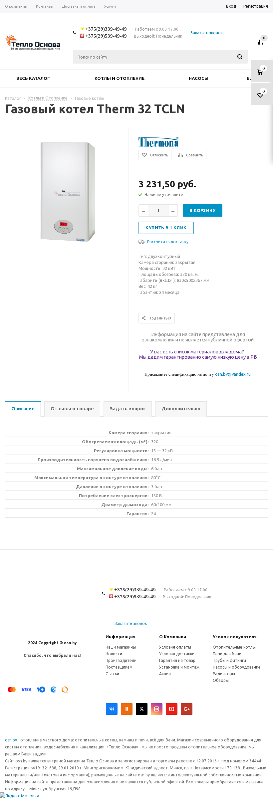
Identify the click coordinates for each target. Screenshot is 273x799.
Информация (121, 636)
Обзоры (221, 680)
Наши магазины (121, 647)
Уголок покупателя (235, 636)
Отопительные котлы (234, 647)
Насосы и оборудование (237, 667)
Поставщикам (119, 667)
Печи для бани (227, 654)
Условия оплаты (175, 647)
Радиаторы (224, 674)
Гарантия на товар (177, 660)
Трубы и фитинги (229, 660)
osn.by (11, 740)
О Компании (172, 636)
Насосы (198, 78)
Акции (165, 674)
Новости (114, 654)
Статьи (112, 674)
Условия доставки (176, 654)
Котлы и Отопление (119, 78)
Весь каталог (33, 78)
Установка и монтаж (179, 667)
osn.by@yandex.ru (233, 374)
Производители (121, 660)
